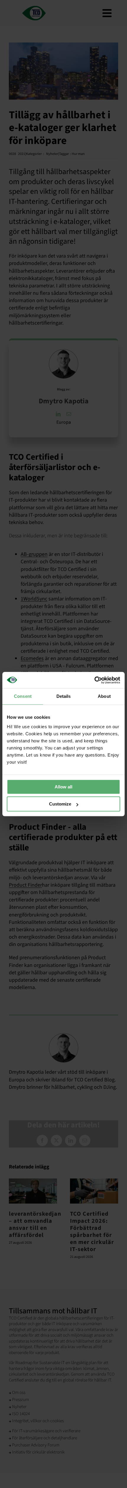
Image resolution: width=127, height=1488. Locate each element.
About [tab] (104, 696)
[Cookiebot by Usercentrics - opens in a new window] (94, 680)
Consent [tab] (23, 696)
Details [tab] (63, 696)
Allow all (63, 786)
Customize (60, 803)
